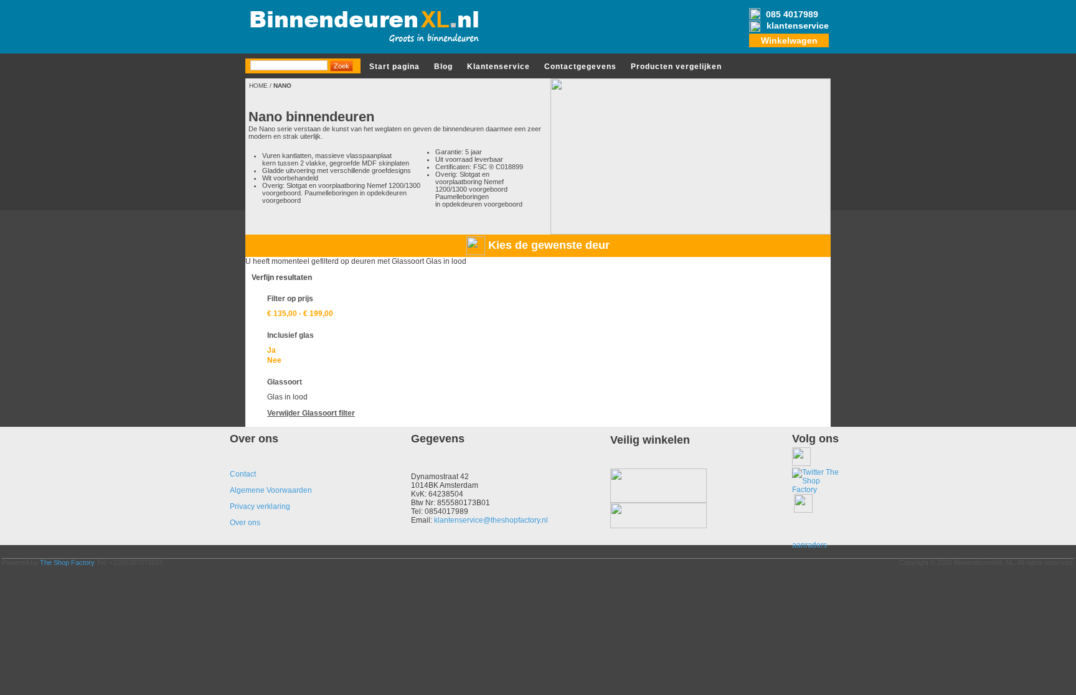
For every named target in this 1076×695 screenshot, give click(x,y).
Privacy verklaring (260, 506)
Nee (274, 360)
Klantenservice (498, 66)
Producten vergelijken (676, 66)
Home (258, 85)
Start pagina (394, 66)
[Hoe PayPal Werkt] (658, 525)
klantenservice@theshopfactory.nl (491, 520)
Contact (243, 474)
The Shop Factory (67, 562)
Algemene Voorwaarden (271, 490)
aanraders (809, 545)
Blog (443, 66)
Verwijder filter (311, 413)
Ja (271, 350)
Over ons (245, 522)
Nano (282, 85)
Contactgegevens (580, 66)
